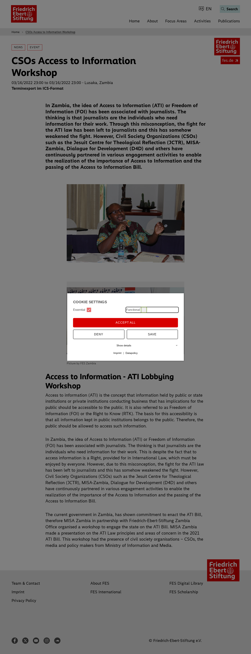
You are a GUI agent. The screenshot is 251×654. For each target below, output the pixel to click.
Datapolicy (132, 352)
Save (152, 334)
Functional (133, 309)
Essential (79, 309)
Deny (98, 334)
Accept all (126, 322)
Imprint (117, 352)
